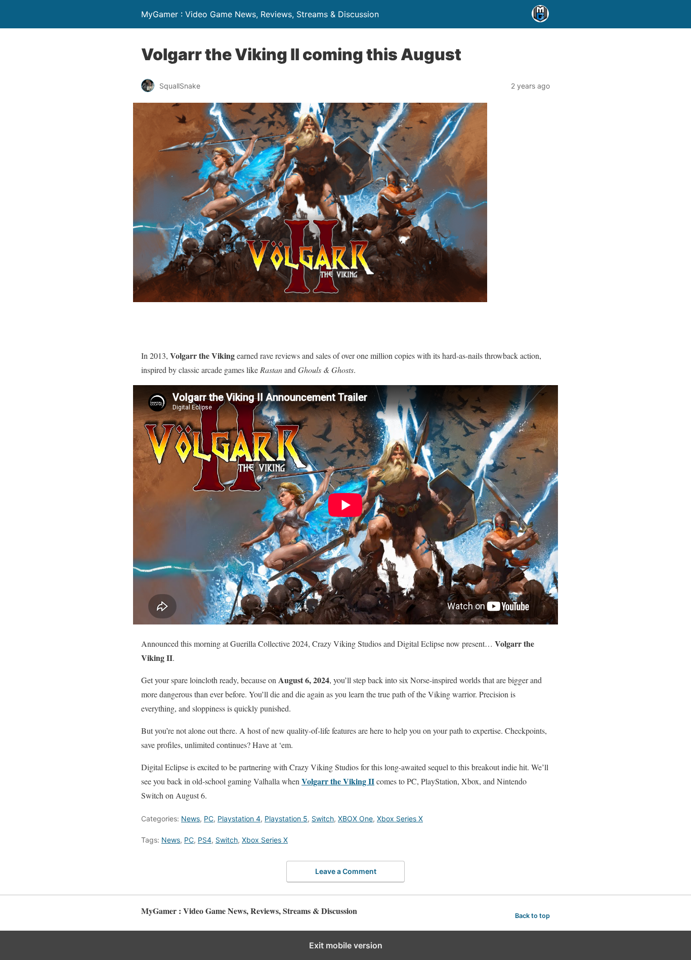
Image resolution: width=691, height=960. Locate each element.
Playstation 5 (286, 818)
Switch (323, 818)
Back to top (532, 916)
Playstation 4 (239, 818)
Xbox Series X (400, 818)
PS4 (204, 840)
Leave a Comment (345, 871)
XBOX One (355, 818)
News (190, 818)
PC (208, 818)
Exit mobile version (345, 945)
